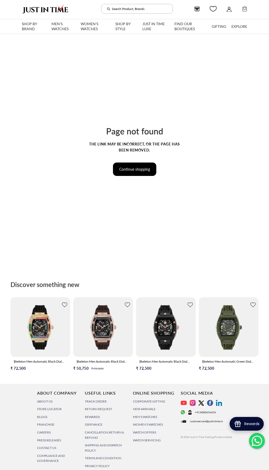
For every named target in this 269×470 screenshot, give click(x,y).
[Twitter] (201, 403)
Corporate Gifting (149, 401)
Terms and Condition (103, 458)
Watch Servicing (147, 440)
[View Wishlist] (213, 9)
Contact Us (46, 448)
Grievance (93, 424)
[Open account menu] (229, 9)
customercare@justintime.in (206, 421)
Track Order (96, 401)
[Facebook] (210, 403)
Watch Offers (144, 432)
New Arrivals (144, 409)
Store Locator (49, 409)
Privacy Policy (97, 466)
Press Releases (49, 440)
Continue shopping (134, 169)
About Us (45, 401)
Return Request (98, 409)
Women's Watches (148, 424)
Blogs (42, 417)
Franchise (45, 424)
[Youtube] (184, 403)
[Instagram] (193, 403)
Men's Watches (145, 417)
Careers (44, 432)
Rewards (92, 417)
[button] (64, 305)
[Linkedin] (219, 403)
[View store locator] (197, 9)
